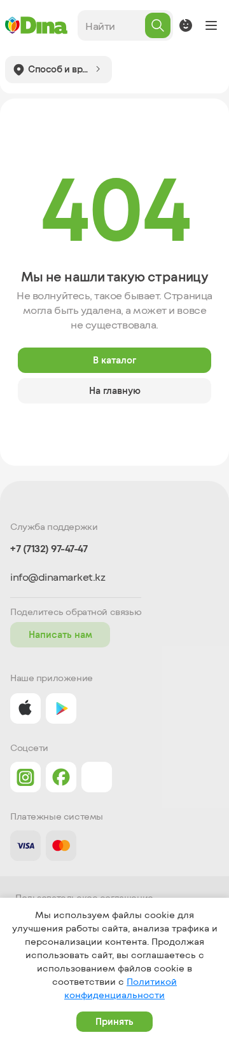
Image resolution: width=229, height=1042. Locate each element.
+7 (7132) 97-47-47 (48, 548)
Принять (114, 1021)
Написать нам (60, 634)
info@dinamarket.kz (57, 577)
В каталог (114, 360)
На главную (115, 390)
